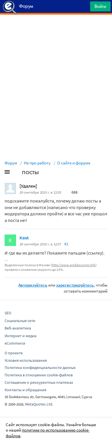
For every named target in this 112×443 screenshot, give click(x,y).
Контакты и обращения (25, 389)
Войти (100, 6)
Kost (24, 238)
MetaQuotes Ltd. (39, 404)
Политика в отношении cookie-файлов (39, 375)
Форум (11, 163)
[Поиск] (83, 8)
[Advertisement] (56, 29)
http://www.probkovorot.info (74, 265)
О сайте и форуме (73, 163)
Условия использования (26, 360)
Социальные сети (20, 320)
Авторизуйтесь (32, 285)
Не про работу (37, 163)
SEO (8, 312)
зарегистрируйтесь (75, 285)
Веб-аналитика (18, 328)
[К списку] (16, 173)
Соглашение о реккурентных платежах (39, 382)
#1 (66, 244)
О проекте (14, 352)
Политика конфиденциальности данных (40, 367)
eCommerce (15, 343)
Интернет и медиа (20, 335)
